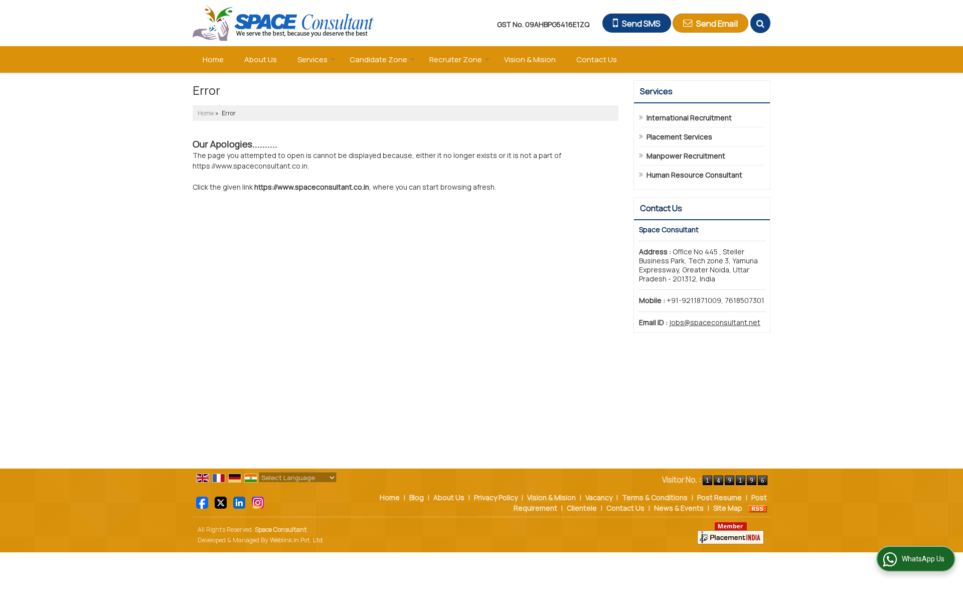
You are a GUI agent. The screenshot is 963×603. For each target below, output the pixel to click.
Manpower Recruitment (686, 156)
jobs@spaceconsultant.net (714, 322)
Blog (416, 497)
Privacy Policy (496, 497)
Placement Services (679, 136)
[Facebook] (202, 502)
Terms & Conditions (655, 497)
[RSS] (758, 508)
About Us (260, 59)
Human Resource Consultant (694, 175)
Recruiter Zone (455, 59)
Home (213, 59)
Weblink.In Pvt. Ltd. (297, 540)
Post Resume (719, 497)
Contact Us (596, 59)
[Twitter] (221, 502)
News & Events (679, 508)
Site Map (727, 508)
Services (312, 59)
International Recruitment (689, 117)
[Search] (760, 23)
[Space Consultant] (283, 23)
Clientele (582, 508)
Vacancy (598, 497)
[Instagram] (258, 502)
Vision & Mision (530, 59)
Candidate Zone (378, 59)
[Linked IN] (239, 502)
